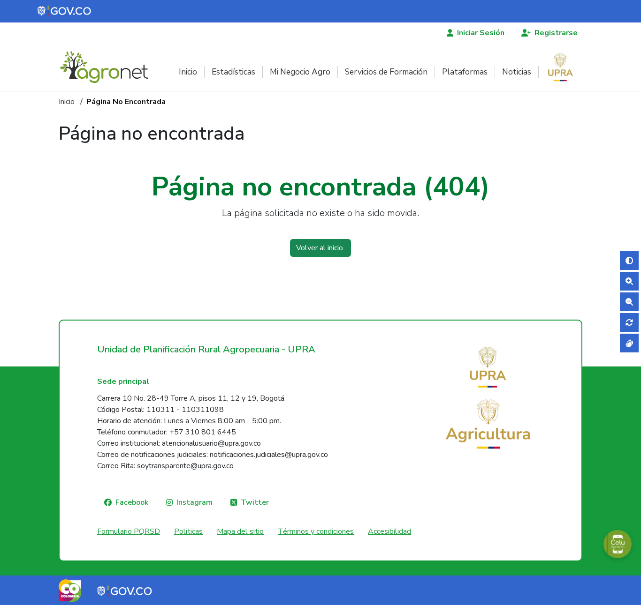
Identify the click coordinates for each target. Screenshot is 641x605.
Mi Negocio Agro (300, 72)
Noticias (516, 72)
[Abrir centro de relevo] (629, 343)
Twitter (255, 502)
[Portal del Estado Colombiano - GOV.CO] (65, 11)
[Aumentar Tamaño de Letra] (629, 281)
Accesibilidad (389, 531)
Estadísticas (233, 72)
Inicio (188, 72)
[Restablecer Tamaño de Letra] (629, 322)
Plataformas (465, 72)
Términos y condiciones (316, 531)
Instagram (194, 502)
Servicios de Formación (386, 72)
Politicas (188, 531)
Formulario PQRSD (128, 531)
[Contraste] (629, 260)
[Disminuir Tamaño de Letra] (629, 301)
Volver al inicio (320, 248)
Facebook (131, 502)
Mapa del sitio (240, 531)
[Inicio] (108, 67)
